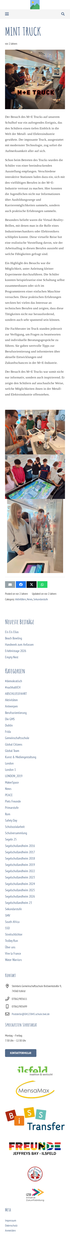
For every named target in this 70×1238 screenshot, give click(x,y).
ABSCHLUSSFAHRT (16, 693)
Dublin (9, 725)
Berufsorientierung (16, 713)
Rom (7, 814)
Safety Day (11, 820)
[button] (7, 14)
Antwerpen (11, 706)
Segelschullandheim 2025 (20, 890)
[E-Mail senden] (10, 584)
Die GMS (10, 719)
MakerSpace (12, 782)
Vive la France (13, 953)
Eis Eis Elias (12, 632)
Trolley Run (11, 941)
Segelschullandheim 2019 (20, 865)
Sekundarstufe (40, 599)
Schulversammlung (16, 833)
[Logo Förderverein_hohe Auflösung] (35, 1174)
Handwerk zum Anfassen (19, 644)
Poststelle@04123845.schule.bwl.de (31, 1014)
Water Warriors (13, 960)
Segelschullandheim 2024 (20, 884)
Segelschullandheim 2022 (20, 871)
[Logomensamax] (35, 1089)
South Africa (12, 922)
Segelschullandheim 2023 (20, 877)
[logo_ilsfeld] (35, 1070)
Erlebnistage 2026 (15, 651)
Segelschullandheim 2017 (20, 852)
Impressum (10, 1220)
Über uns (10, 947)
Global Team (12, 751)
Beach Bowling (13, 638)
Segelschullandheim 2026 (20, 896)
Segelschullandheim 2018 (20, 858)
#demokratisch (13, 681)
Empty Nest (11, 657)
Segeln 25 (11, 839)
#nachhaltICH (13, 687)
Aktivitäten (20, 599)
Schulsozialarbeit (15, 827)
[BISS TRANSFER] (35, 1119)
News (29, 599)
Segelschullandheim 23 (18, 903)
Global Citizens (13, 744)
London (9, 763)
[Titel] (35, 4)
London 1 (10, 769)
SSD (7, 928)
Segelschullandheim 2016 (20, 846)
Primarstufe (11, 807)
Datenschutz (11, 1225)
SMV (7, 915)
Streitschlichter (13, 934)
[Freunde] (35, 1148)
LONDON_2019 (13, 776)
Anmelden (10, 1230)
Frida (8, 731)
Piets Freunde (13, 801)
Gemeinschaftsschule (17, 738)
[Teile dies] (21, 584)
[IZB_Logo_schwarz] (35, 1195)
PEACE (9, 795)
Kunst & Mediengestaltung (20, 757)
